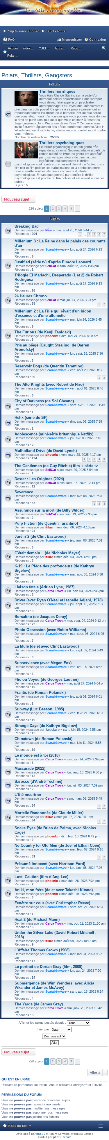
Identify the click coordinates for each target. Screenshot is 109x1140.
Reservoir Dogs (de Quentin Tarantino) (49, 366)
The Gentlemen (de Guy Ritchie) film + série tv (56, 466)
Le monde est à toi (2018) (37, 755)
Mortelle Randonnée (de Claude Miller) (49, 813)
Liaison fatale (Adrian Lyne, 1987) (44, 587)
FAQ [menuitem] (11, 39)
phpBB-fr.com (62, 1137)
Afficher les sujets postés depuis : (43, 1022)
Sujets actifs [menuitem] (56, 31)
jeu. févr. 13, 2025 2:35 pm (78, 514)
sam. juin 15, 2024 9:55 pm (82, 729)
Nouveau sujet (16, 199)
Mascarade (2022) (30, 768)
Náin (48, 230)
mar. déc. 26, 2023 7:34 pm (80, 880)
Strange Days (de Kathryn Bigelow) (46, 725)
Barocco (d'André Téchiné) (38, 781)
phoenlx (51, 336)
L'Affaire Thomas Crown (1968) (42, 950)
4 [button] (65, 208)
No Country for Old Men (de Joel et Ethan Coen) (57, 845)
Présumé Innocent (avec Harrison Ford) (50, 864)
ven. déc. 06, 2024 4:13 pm (75, 527)
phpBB (41, 1133)
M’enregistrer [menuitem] (72, 39)
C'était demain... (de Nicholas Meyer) (47, 553)
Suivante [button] (77, 209)
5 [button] (71, 208)
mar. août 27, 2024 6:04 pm (86, 683)
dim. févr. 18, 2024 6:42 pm (80, 836)
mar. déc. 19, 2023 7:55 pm (80, 894)
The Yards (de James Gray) (39, 1004)
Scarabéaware (56, 249)
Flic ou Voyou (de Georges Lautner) (46, 679)
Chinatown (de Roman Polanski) (43, 739)
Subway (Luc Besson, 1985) (39, 709)
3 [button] (59, 208)
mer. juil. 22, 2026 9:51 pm (74, 817)
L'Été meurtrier (28, 794)
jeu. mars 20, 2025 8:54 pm (79, 469)
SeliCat (50, 266)
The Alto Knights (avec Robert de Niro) (49, 384)
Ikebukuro (52, 729)
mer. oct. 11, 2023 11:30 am (86, 923)
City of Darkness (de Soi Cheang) (44, 401)
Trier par (43, 1029)
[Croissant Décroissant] (54, 1036)
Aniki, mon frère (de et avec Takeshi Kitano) (54, 890)
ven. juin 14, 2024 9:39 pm (85, 759)
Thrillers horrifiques (57, 91)
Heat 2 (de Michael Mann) (37, 919)
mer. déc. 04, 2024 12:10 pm (76, 557)
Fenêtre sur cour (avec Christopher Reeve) (52, 903)
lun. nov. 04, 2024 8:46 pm (85, 591)
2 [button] (53, 208)
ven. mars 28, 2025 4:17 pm (81, 454)
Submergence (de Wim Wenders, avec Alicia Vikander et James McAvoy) (54, 985)
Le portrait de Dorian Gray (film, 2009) (48, 966)
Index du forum (19, 1126)
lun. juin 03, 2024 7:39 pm (85, 785)
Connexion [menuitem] (97, 39)
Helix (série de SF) (31, 417)
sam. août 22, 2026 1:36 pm (79, 266)
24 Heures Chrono (31, 296)
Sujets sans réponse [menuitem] (23, 31)
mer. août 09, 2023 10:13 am (76, 941)
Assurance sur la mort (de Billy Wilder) (49, 510)
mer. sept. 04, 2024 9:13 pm (86, 620)
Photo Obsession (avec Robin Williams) (50, 630)
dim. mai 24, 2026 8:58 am (79, 336)
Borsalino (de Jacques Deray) (41, 616)
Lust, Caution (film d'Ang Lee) (41, 877)
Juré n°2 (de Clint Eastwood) (40, 536)
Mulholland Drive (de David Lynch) (46, 451)
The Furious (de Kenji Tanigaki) (43, 332)
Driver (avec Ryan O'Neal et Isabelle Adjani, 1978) (59, 600)
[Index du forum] (54, 23)
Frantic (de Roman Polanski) (40, 692)
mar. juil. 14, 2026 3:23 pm (78, 300)
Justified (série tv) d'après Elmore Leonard (53, 262)
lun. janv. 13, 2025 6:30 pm (85, 772)
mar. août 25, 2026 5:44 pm (75, 230)
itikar (49, 527)
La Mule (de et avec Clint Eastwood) (47, 646)
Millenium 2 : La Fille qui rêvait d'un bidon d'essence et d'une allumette (53, 313)
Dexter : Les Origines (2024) (39, 479)
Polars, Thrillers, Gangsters (36, 75)
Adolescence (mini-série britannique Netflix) (54, 434)
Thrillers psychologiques (61, 143)
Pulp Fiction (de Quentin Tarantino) (46, 523)
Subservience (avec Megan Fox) (43, 663)
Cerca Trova (54, 591)
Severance (24, 492)
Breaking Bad (27, 226)
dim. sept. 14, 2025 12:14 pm (80, 483)
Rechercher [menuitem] (104, 49)
